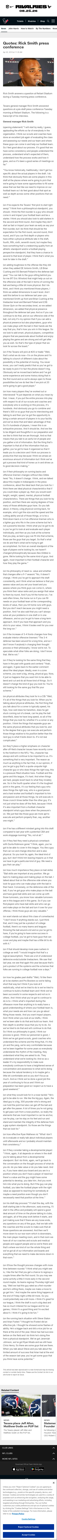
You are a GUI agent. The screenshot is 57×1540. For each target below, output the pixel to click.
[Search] (48, 21)
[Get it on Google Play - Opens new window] (38, 1470)
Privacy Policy (18, 1514)
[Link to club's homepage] (5, 20)
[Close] (54, 1483)
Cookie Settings (28, 1519)
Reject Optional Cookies (28, 1527)
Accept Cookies (28, 1535)
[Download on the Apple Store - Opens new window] (19, 1469)
